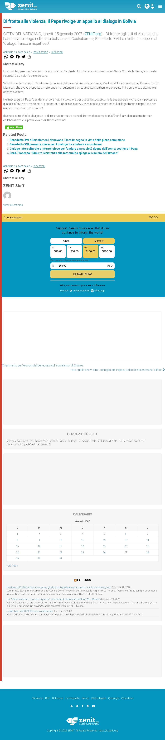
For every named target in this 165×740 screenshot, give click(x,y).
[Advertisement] (82, 338)
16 (39, 546)
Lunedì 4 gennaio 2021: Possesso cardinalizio (29, 611)
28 (147, 552)
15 (17, 546)
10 (60, 540)
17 (60, 546)
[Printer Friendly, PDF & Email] (14, 127)
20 (126, 546)
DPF (47, 698)
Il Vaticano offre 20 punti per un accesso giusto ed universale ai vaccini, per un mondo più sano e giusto (58, 587)
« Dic (8, 565)
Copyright (113, 698)
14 (147, 540)
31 (60, 558)
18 (82, 546)
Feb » (15, 565)
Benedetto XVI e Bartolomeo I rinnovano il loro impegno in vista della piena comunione (67, 140)
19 (104, 546)
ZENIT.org (93, 34)
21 (147, 546)
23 (39, 552)
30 (39, 558)
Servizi (85, 698)
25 (82, 552)
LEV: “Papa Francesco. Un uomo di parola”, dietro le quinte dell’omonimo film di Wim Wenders (53, 599)
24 (60, 552)
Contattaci (127, 698)
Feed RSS (84, 580)
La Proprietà (72, 698)
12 (104, 540)
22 (17, 552)
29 (17, 558)
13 (126, 540)
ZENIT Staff (41, 52)
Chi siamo (37, 698)
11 (82, 540)
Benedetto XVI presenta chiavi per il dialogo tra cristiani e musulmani (56, 144)
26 (104, 552)
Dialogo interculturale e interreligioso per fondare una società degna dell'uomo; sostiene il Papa (74, 148)
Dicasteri (57, 52)
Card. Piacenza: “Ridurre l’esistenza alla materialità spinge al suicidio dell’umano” (64, 153)
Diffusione (57, 698)
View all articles (13, 205)
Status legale (98, 698)
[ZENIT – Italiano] (46, 6)
